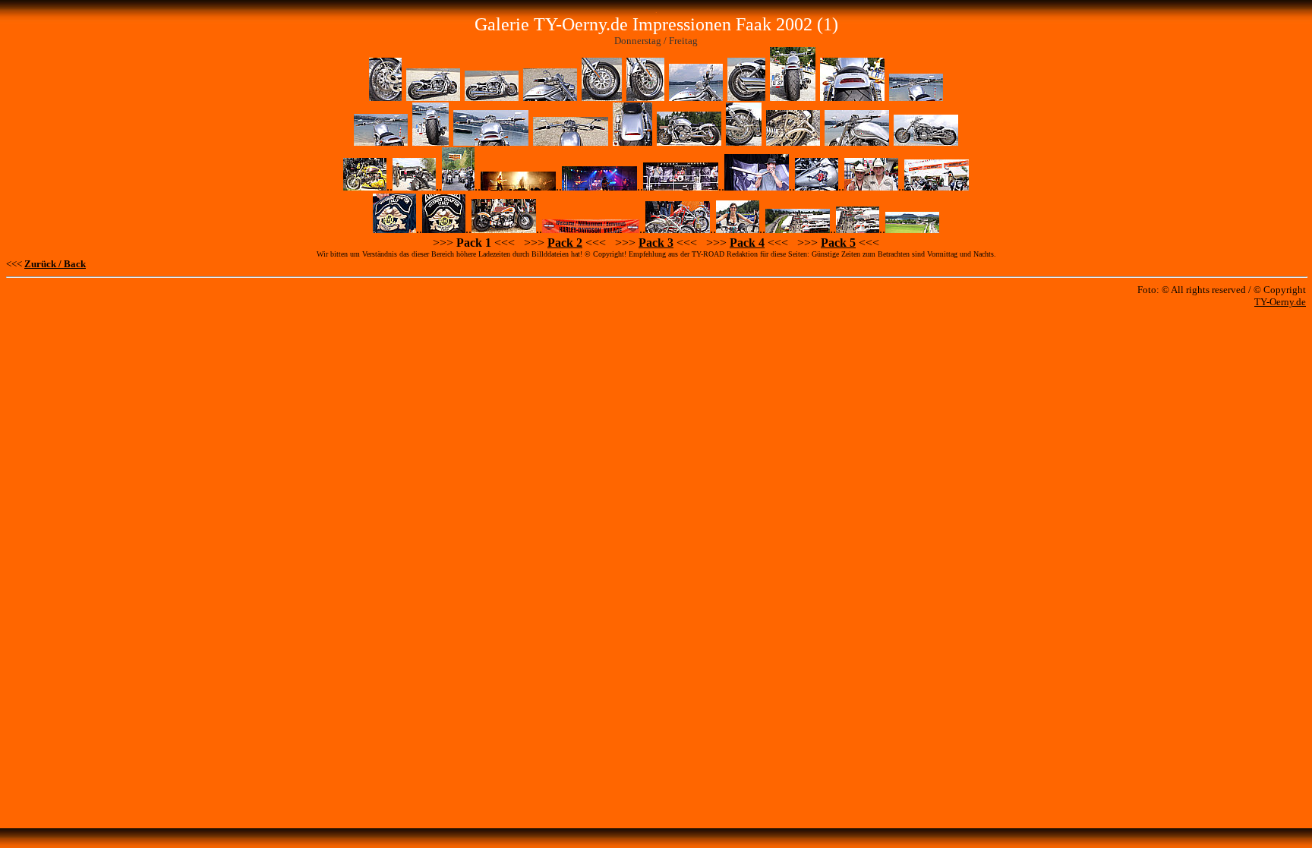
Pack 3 (656, 242)
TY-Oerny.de (1280, 301)
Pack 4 (747, 242)
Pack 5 (838, 242)
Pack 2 (564, 242)
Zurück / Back (55, 264)
